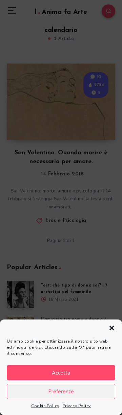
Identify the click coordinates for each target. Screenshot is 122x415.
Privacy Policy (77, 406)
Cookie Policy (45, 406)
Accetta (61, 372)
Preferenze (61, 391)
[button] (111, 328)
